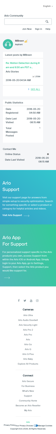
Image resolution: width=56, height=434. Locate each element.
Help (48, 29)
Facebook (19, 300)
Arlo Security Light (28, 325)
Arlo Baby (28, 359)
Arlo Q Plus (28, 354)
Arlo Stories (12, 72)
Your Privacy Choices (24, 426)
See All (35, 89)
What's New (28, 391)
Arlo (28, 340)
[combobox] (28, 21)
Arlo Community (13, 16)
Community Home (28, 401)
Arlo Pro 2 (28, 330)
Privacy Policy (9, 425)
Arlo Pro (28, 335)
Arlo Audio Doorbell (28, 320)
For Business (28, 386)
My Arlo (4, 2)
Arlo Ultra (28, 315)
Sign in (38, 29)
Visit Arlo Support (12, 215)
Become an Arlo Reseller (28, 406)
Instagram (37, 300)
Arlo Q (28, 349)
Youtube (31, 300)
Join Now (27, 29)
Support (28, 396)
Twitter (25, 300)
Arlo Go (28, 344)
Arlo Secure (28, 381)
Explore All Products (28, 364)
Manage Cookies (45, 426)
